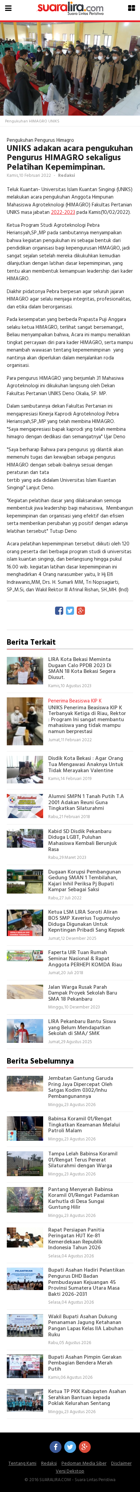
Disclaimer (121, 1463)
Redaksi (49, 1463)
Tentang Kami (22, 1463)
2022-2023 (63, 212)
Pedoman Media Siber (84, 1463)
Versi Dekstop (70, 1471)
